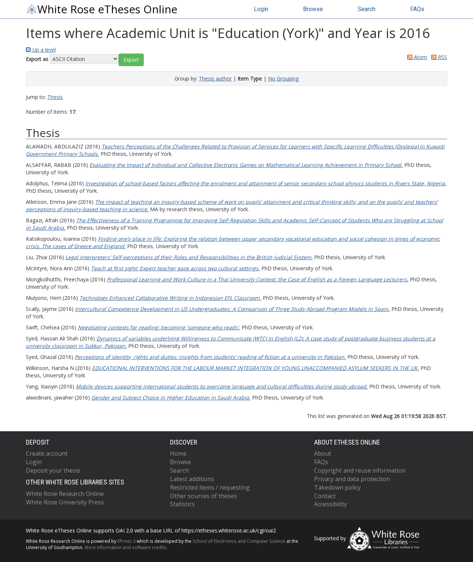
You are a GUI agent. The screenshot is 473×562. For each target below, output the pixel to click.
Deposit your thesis (53, 470)
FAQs (417, 9)
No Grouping (283, 78)
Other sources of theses (203, 496)
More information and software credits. (126, 547)
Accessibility (330, 504)
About (322, 453)
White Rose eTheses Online (107, 9)
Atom (419, 57)
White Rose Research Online (65, 494)
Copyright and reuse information (360, 470)
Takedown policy (337, 487)
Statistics (182, 504)
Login (261, 9)
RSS (441, 57)
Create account (47, 453)
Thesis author (215, 78)
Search (366, 9)
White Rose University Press (65, 502)
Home (178, 453)
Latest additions (192, 479)
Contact (325, 496)
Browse (313, 9)
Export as (37, 58)
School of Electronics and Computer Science (239, 541)
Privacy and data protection (352, 479)
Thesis (55, 96)
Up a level (43, 49)
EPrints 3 (127, 541)
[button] (131, 60)
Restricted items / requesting (210, 487)
